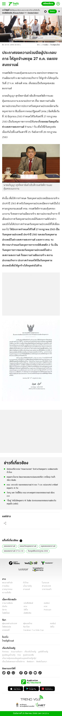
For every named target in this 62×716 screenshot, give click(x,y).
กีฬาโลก (26, 627)
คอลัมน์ (47, 603)
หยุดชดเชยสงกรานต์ (48, 546)
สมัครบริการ (48, 4)
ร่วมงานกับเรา (16, 652)
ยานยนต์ (26, 589)
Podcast (47, 610)
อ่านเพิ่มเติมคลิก (13, 13)
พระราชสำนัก (7, 583)
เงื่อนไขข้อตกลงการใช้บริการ (13, 662)
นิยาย (4, 610)
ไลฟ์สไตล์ (6, 613)
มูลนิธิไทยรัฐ (43, 652)
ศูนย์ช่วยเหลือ (28, 655)
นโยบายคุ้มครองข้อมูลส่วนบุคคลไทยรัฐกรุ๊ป (19, 658)
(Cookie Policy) (33, 13)
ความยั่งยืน (6, 593)
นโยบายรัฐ (27, 586)
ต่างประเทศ (46, 586)
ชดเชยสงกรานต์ (9, 546)
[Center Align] (59, 11)
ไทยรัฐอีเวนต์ (8, 641)
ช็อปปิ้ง (5, 637)
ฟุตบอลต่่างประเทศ (9, 624)
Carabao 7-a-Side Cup (33, 630)
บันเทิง (4, 606)
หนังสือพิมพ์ (28, 603)
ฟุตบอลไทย (27, 624)
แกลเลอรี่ (6, 630)
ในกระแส (45, 583)
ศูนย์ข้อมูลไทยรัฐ (8, 655)
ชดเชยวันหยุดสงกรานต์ (28, 546)
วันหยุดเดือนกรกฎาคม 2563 (38, 551)
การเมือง (45, 45)
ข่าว (38, 45)
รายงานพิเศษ (7, 603)
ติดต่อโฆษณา (41, 662)
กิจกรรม (5, 652)
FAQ (19, 655)
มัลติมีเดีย (27, 613)
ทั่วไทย (25, 583)
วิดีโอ (26, 610)
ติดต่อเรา (30, 662)
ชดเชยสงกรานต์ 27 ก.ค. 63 (13, 551)
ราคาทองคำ (47, 589)
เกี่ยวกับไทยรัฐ (30, 652)
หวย (45, 606)
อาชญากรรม (7, 589)
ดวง (25, 606)
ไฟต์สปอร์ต (6, 627)
